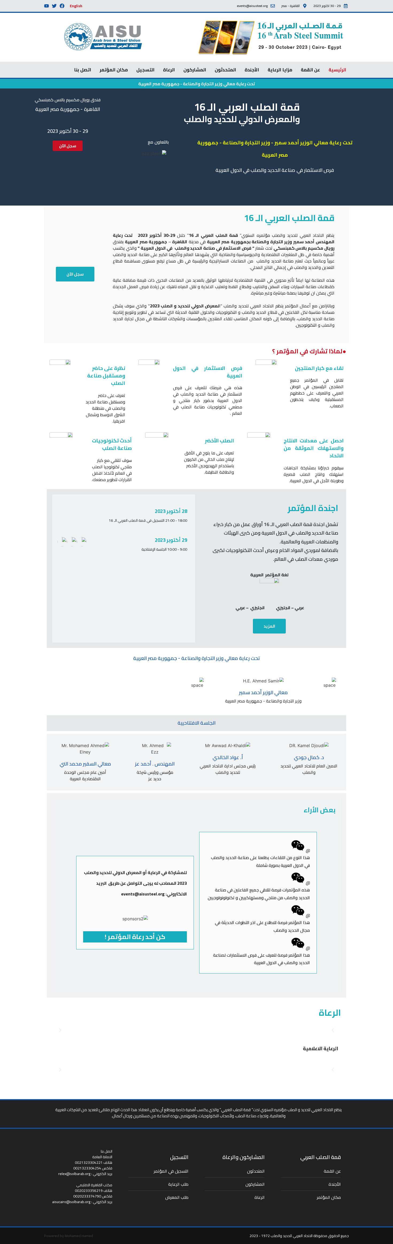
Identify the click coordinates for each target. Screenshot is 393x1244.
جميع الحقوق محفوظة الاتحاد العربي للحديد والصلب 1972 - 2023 (299, 1235)
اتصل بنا (82, 69)
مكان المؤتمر (114, 69)
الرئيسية (337, 69)
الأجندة (252, 69)
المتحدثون (225, 69)
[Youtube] (46, 5)
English (76, 5)
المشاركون (194, 69)
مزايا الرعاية (280, 69)
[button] (60, 1030)
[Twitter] (54, 5)
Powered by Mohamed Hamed (68, 1235)
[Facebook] (62, 5)
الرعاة (169, 69)
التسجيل (145, 69)
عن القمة (310, 69)
